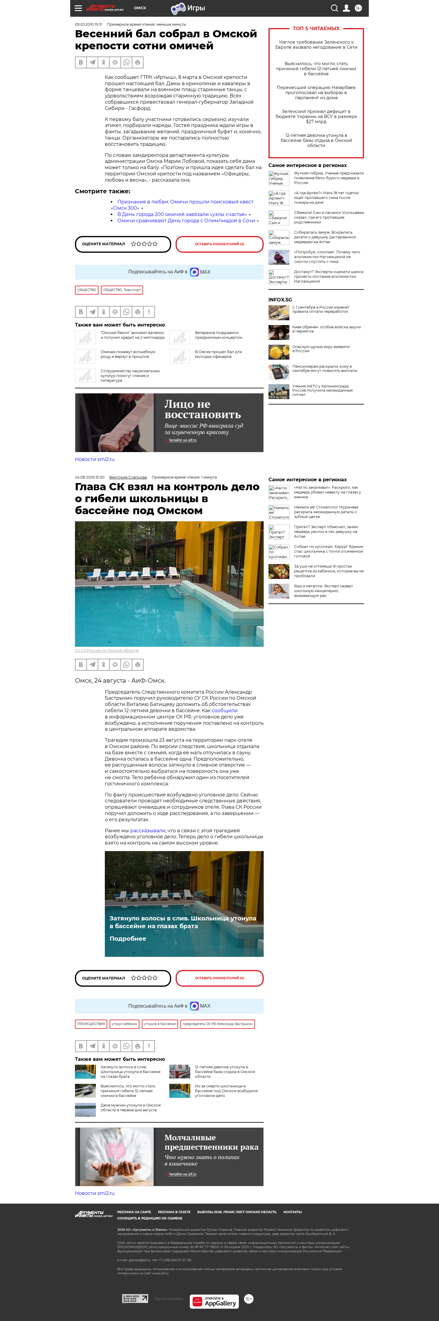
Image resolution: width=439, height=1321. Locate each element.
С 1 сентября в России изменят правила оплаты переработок (320, 309)
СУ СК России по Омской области (107, 650)
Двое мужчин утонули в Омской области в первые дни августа (131, 1107)
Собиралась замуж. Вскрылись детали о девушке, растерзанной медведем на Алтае (325, 237)
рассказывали (147, 830)
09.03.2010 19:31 (88, 24)
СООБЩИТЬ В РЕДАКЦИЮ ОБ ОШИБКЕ (149, 1218)
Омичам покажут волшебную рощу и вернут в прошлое (128, 354)
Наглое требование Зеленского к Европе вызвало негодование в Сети (316, 45)
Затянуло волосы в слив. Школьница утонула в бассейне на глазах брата (183, 922)
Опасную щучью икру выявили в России (321, 349)
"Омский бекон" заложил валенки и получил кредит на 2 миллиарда (133, 335)
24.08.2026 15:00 (90, 477)
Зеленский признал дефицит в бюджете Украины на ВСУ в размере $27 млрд (316, 116)
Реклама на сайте (134, 1212)
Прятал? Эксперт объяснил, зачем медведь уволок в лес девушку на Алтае (326, 532)
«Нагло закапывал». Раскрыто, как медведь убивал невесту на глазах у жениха (327, 492)
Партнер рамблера (169, 1298)
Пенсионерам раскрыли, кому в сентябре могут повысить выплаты (324, 368)
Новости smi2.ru (95, 459)
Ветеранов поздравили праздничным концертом (218, 335)
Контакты (292, 1212)
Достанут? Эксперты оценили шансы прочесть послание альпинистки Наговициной (328, 276)
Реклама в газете (174, 1212)
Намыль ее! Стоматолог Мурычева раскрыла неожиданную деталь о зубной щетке (326, 512)
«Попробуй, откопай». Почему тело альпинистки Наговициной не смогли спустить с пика (327, 257)
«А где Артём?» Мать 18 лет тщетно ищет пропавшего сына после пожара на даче (326, 198)
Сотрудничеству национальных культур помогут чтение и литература (130, 376)
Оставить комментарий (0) (219, 244)
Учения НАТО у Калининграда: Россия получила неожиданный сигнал (322, 390)
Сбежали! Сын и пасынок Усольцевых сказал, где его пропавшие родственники (329, 217)
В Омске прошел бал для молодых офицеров (218, 354)
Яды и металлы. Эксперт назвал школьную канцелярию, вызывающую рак (323, 591)
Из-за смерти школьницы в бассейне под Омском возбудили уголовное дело (226, 1091)
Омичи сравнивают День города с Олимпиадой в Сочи (186, 220)
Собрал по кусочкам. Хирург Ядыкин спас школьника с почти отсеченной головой (328, 551)
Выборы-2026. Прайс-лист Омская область (237, 1212)
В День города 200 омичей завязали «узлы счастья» (182, 214)
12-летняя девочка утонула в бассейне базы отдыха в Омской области (316, 140)
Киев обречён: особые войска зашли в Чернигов (326, 329)
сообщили (225, 710)
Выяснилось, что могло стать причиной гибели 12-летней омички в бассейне (316, 68)
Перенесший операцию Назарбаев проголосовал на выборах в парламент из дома (316, 92)
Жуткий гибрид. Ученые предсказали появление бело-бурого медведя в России (329, 178)
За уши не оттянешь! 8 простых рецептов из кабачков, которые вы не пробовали (329, 571)
